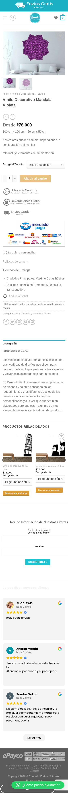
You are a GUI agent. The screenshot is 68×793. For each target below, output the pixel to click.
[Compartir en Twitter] (13, 322)
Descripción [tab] (10, 343)
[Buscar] (13, 18)
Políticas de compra (15, 261)
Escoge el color (11, 475)
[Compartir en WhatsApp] (27, 789)
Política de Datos (50, 768)
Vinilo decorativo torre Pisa (15, 468)
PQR (34, 765)
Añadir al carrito (35, 178)
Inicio (6, 93)
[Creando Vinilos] (35, 17)
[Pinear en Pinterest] (26, 322)
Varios (41, 93)
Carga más (34, 738)
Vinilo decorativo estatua (50, 466)
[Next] (59, 53)
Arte (17, 313)
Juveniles (26, 313)
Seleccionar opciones (16, 493)
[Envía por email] (19, 322)
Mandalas (38, 313)
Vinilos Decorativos (23, 93)
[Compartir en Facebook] (6, 322)
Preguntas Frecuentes (18, 765)
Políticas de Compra (50, 765)
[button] (37, 785)
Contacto (34, 771)
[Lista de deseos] (56, 18)
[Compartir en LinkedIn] (32, 322)
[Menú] (5, 17)
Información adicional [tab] (15, 351)
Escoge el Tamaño (13, 164)
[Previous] (8, 53)
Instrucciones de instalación (24, 768)
